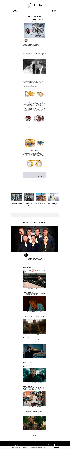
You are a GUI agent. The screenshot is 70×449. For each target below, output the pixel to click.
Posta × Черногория (15, 11)
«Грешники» (31, 271)
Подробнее (52, 447)
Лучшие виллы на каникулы (54, 11)
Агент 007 (33, 434)
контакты (13, 443)
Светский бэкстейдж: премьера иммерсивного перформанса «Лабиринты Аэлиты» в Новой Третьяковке (53, 205)
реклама (17, 443)
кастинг (37, 434)
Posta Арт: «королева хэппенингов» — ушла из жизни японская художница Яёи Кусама (29, 205)
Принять (56, 447)
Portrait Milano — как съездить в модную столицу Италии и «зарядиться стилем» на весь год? (41, 205)
